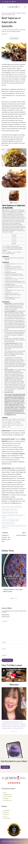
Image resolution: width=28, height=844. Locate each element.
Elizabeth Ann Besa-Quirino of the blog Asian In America (12, 516)
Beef (15, 13)
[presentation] (14, 570)
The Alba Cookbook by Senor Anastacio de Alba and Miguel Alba (14, 526)
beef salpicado (5, 509)
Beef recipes (18, 506)
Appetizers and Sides (7, 13)
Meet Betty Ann (8, 794)
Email (4, 648)
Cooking (19, 13)
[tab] (11, 598)
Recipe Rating (5, 614)
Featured (8, 14)
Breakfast (6, 812)
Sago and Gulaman (21, 534)
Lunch (13, 14)
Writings (6, 798)
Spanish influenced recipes (8, 523)
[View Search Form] (25, 7)
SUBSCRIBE (5, 767)
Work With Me (7, 800)
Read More (14, 731)
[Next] (24, 575)
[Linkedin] (13, 2)
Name (4, 642)
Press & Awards (8, 796)
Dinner (23, 13)
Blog (5, 792)
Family (3, 14)
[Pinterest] (5, 2)
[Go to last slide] (4, 575)
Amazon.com (5, 461)
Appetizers (7, 810)
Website (4, 655)
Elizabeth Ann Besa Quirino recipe (9, 512)
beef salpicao (14, 509)
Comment (5, 621)
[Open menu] (3, 7)
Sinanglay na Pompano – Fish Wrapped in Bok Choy (6, 537)
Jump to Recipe (14, 38)
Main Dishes (7, 818)
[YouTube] (15, 2)
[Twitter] (8, 2)
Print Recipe (15, 202)
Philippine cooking (14, 520)
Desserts (6, 814)
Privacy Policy (22, 841)
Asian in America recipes (7, 506)
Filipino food (5, 520)
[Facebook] (3, 2)
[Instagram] (10, 2)
